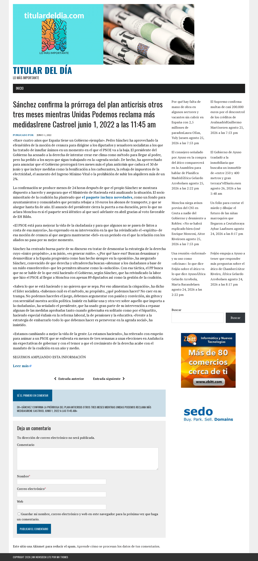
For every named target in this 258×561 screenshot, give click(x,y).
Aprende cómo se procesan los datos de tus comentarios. (118, 546)
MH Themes (62, 557)
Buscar (176, 310)
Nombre (23, 476)
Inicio (20, 88)
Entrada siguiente (107, 378)
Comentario (25, 444)
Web (20, 501)
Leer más (21, 365)
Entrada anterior (71, 378)
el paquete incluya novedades (107, 197)
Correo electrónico (31, 488)
